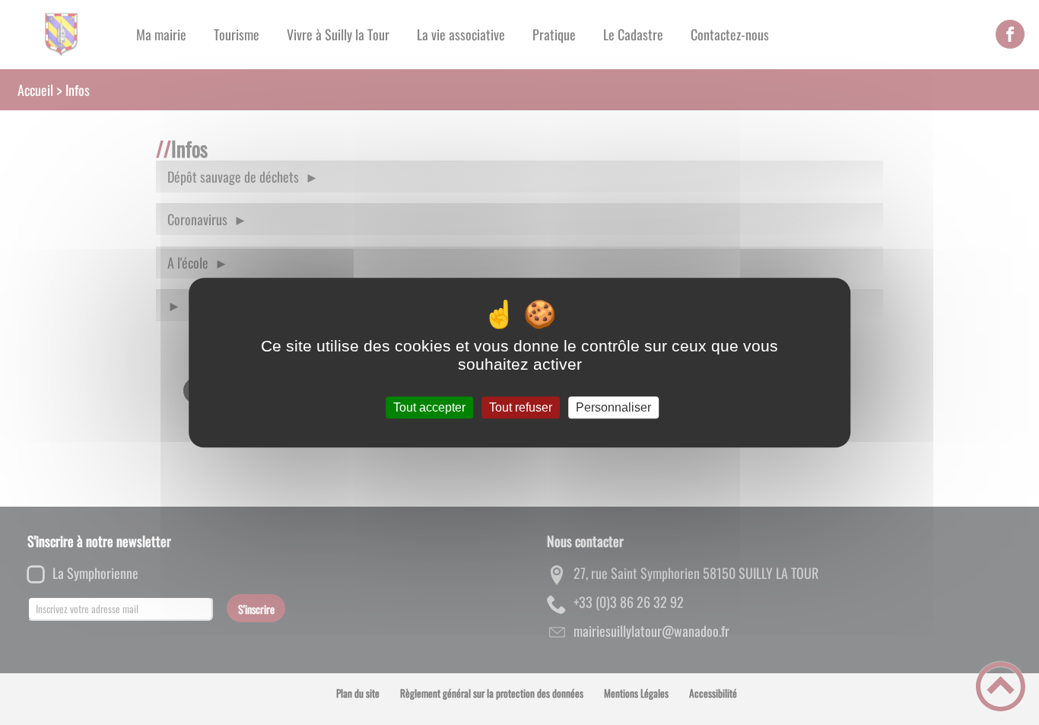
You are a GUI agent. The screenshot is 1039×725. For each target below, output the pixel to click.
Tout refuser (520, 407)
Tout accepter (429, 407)
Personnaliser (613, 407)
